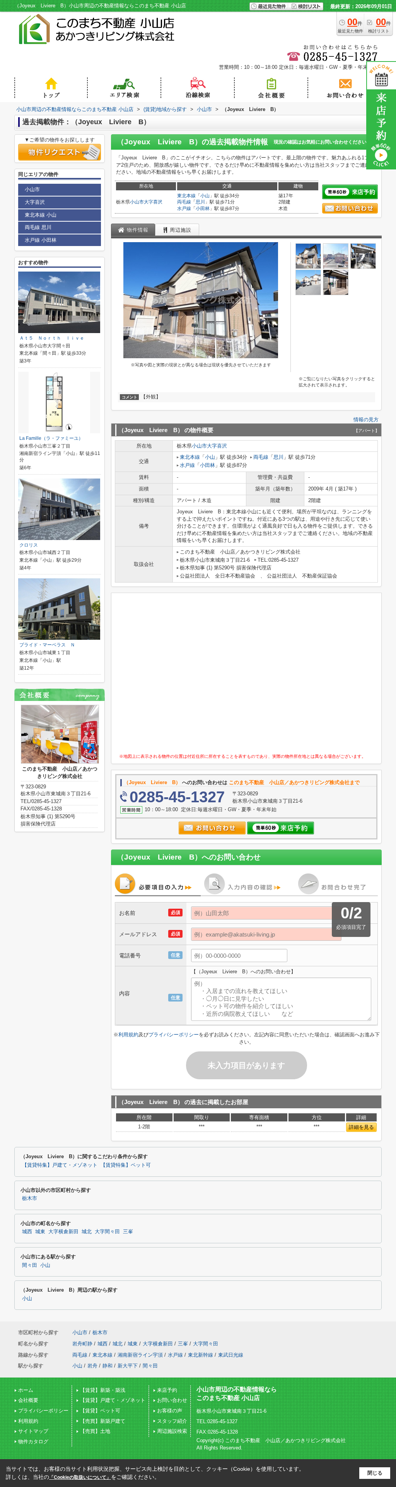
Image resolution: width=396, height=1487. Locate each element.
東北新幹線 (200, 1355)
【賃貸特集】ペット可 (126, 1165)
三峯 (128, 1231)
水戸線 (184, 208)
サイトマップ (33, 1431)
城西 (27, 1231)
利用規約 (128, 1034)
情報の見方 (366, 419)
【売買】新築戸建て (102, 1421)
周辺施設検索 (172, 1431)
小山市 (137, 202)
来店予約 (167, 1390)
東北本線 (186, 195)
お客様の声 (169, 1411)
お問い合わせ (172, 1400)
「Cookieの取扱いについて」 (80, 1477)
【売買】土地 (95, 1431)
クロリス (28, 545)
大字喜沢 (153, 202)
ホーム (25, 1390)
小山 (205, 195)
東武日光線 (230, 1355)
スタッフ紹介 (172, 1421)
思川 (200, 202)
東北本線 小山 (40, 215)
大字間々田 (107, 1231)
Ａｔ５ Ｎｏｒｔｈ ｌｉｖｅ (51, 338)
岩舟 (92, 1366)
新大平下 (128, 1366)
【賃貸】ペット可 (100, 1411)
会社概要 (28, 1400)
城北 (87, 1231)
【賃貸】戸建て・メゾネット (112, 1400)
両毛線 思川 (38, 227)
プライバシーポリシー (173, 1034)
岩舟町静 (82, 1344)
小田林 (203, 208)
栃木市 (29, 1198)
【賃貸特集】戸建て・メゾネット (59, 1165)
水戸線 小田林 (40, 240)
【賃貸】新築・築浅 (102, 1390)
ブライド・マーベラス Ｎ (47, 645)
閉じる (374, 1473)
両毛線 (184, 202)
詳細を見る (361, 1127)
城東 (40, 1231)
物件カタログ (33, 1441)
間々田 (29, 1265)
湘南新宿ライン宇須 (140, 1355)
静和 (107, 1366)
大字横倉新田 (63, 1231)
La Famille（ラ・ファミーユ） (51, 438)
